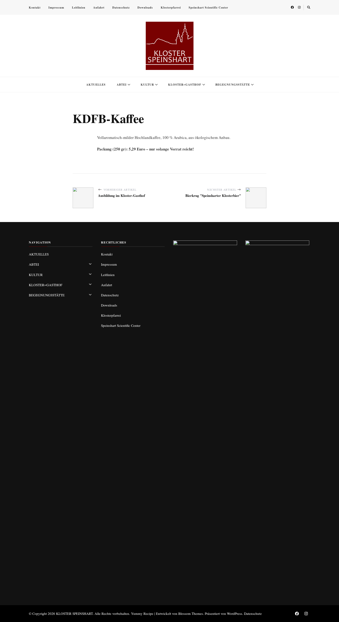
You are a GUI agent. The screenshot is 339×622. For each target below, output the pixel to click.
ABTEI (122, 84)
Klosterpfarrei (171, 7)
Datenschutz (121, 7)
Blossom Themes (190, 613)
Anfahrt (98, 7)
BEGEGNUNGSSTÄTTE (232, 84)
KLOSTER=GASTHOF (184, 84)
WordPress (234, 613)
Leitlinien (78, 7)
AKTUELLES (96, 84)
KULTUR (147, 84)
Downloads (145, 7)
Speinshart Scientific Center (208, 7)
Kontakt (35, 7)
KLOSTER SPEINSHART (74, 613)
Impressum (56, 7)
